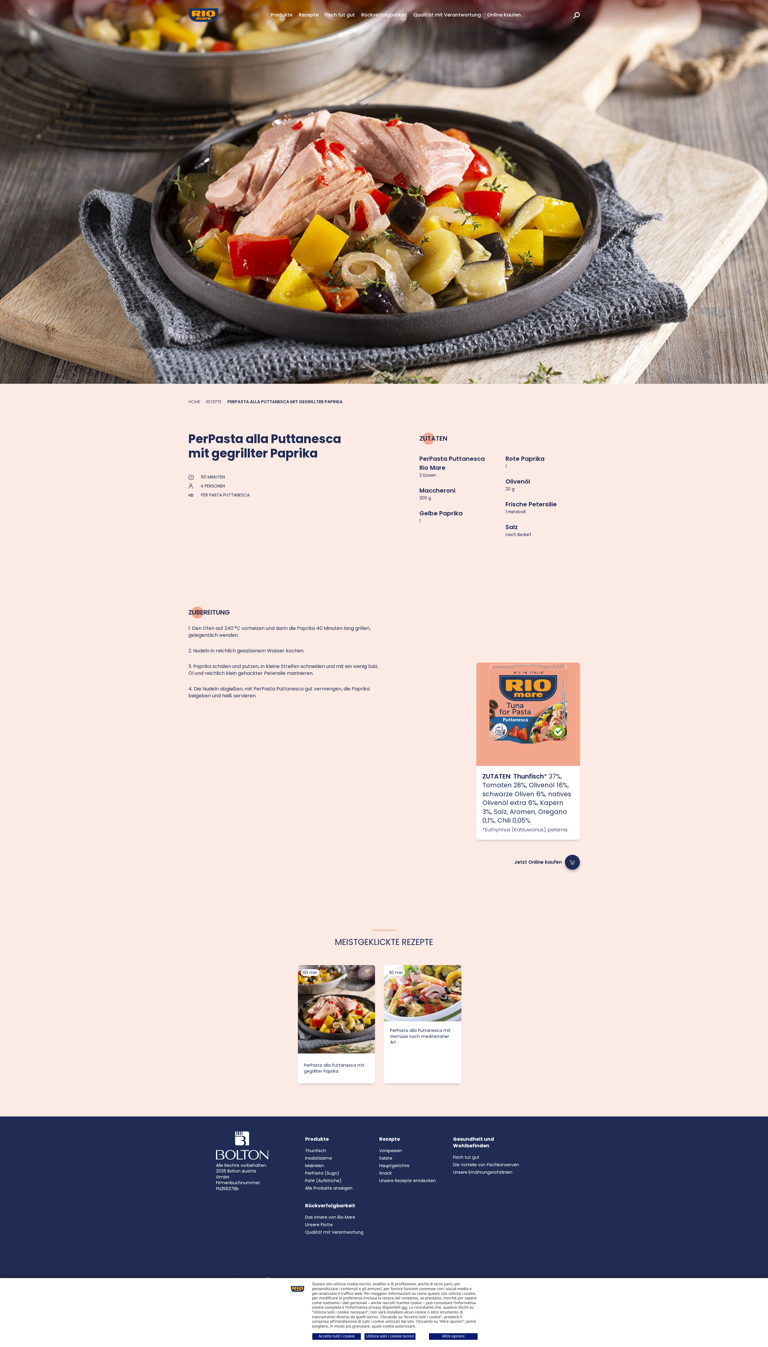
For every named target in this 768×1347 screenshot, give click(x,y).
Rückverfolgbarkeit (384, 14)
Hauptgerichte (394, 1166)
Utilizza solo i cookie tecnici (390, 1336)
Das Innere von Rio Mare (330, 1217)
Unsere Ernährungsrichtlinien (482, 1172)
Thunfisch (315, 1151)
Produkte (281, 14)
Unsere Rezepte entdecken (407, 1181)
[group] (336, 1024)
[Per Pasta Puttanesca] (528, 714)
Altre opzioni (453, 1336)
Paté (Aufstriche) (323, 1181)
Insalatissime (318, 1158)
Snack (385, 1173)
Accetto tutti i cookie (337, 1336)
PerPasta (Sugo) (322, 1173)
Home (194, 402)
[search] (576, 15)
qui (404, 1307)
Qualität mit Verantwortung (447, 14)
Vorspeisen (390, 1151)
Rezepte (309, 14)
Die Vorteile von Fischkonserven (486, 1165)
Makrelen (314, 1166)
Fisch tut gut (340, 14)
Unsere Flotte (319, 1225)
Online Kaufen (504, 14)
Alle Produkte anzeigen (328, 1188)
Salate (385, 1158)
